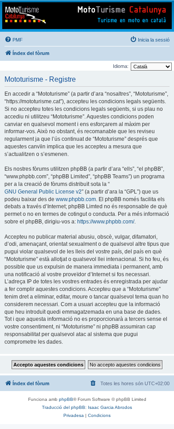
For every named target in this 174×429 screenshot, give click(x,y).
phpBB (66, 399)
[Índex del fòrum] (87, 15)
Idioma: (120, 66)
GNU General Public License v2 (43, 192)
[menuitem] (13, 39)
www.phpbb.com (76, 199)
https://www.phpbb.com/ (105, 222)
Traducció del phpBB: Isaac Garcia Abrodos (87, 407)
